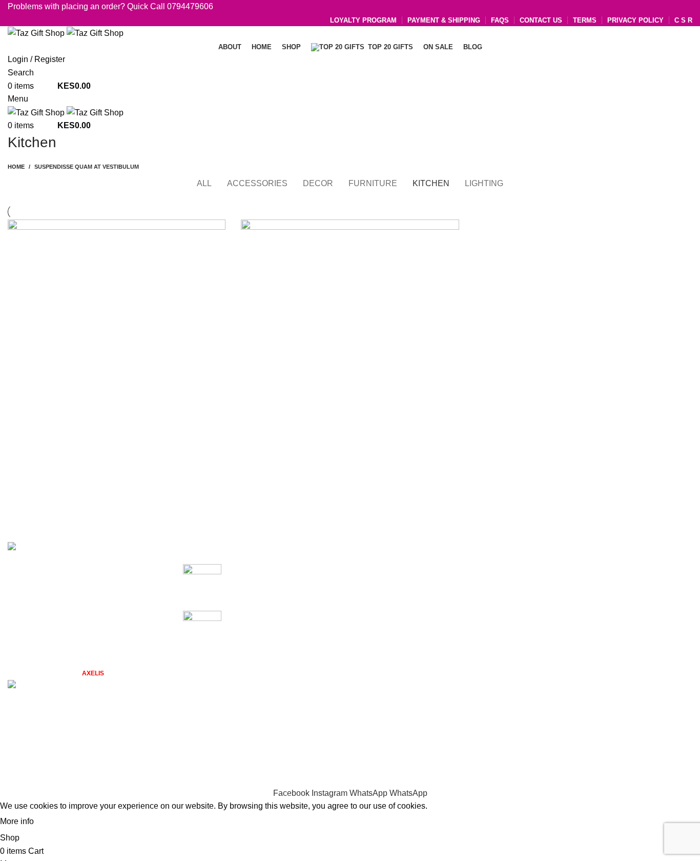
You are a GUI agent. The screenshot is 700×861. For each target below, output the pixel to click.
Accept (56, 822)
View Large (212, 231)
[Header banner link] (350, 430)
